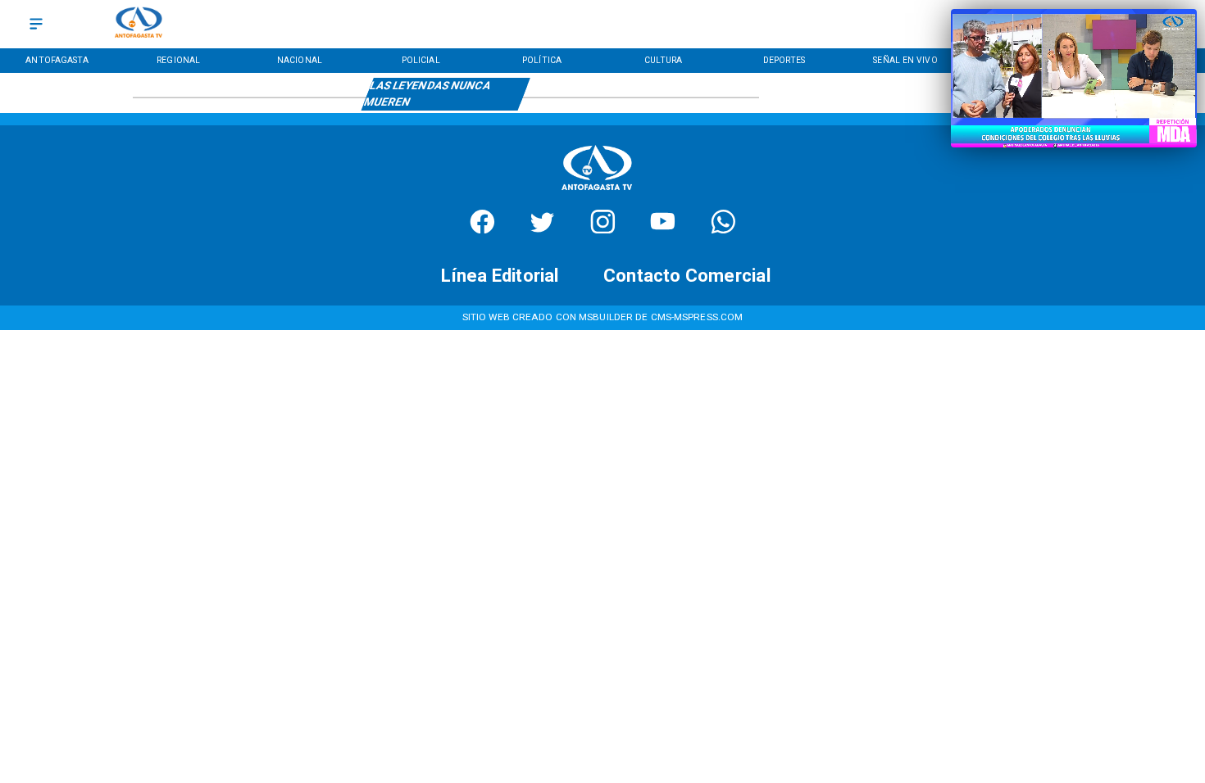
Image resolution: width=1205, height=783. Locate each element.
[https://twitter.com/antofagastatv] (542, 229)
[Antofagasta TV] (36, 24)
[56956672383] (723, 229)
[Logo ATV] (138, 24)
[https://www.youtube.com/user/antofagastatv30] (663, 229)
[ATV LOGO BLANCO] (596, 193)
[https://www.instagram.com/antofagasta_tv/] (603, 229)
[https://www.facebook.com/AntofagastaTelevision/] (482, 229)
